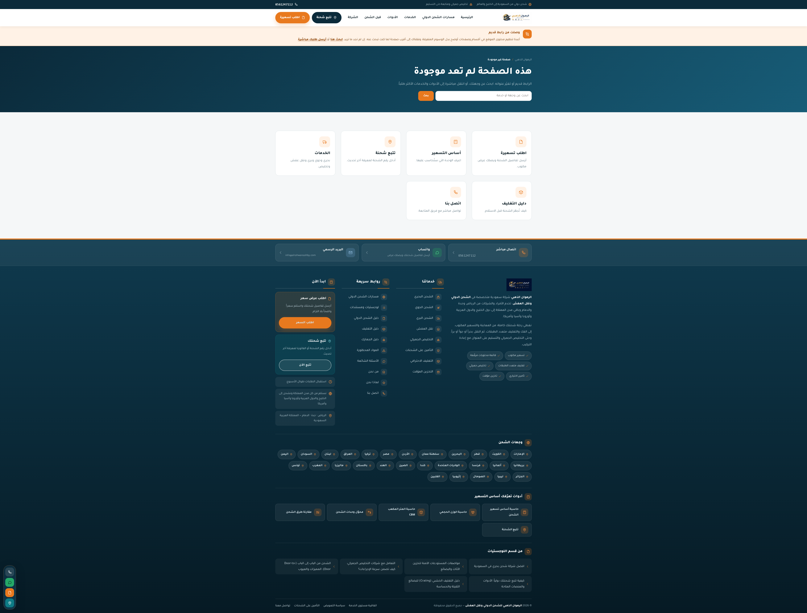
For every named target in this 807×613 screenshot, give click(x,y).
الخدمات (410, 17)
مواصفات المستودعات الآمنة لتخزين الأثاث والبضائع (436, 566)
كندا (422, 465)
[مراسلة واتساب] (9, 582)
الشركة (353, 17)
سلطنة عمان (430, 454)
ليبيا (500, 476)
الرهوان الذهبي (523, 59)
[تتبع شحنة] (9, 602)
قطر (477, 454)
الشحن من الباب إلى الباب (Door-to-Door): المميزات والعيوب (307, 566)
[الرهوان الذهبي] (516, 18)
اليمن (284, 454)
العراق (348, 454)
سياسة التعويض (334, 605)
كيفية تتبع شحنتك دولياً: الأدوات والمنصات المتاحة (503, 583)
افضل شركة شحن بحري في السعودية (499, 566)
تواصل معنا (282, 605)
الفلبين (435, 476)
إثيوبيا (456, 476)
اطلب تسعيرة (290, 17)
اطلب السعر (305, 322)
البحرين (457, 454)
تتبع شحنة (323, 17)
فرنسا (476, 465)
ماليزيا (339, 465)
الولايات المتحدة (449, 465)
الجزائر (520, 476)
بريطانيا (519, 465)
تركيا (368, 454)
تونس (296, 465)
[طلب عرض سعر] (9, 592)
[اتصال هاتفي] (9, 572)
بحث (426, 95)
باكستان (361, 465)
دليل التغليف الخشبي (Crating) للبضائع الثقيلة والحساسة (434, 583)
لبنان (327, 454)
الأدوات (392, 17)
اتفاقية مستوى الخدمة (363, 605)
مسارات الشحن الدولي (438, 17)
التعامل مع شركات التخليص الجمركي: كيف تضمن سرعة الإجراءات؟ (371, 566)
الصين (403, 465)
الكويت (496, 454)
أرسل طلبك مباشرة (312, 39)
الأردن (405, 454)
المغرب (317, 465)
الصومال (479, 476)
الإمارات (519, 454)
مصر (386, 454)
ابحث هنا (336, 39)
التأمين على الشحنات (307, 605)
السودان (306, 454)
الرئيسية (467, 17)
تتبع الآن (305, 365)
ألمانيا (497, 465)
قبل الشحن (372, 17)
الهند (383, 465)
